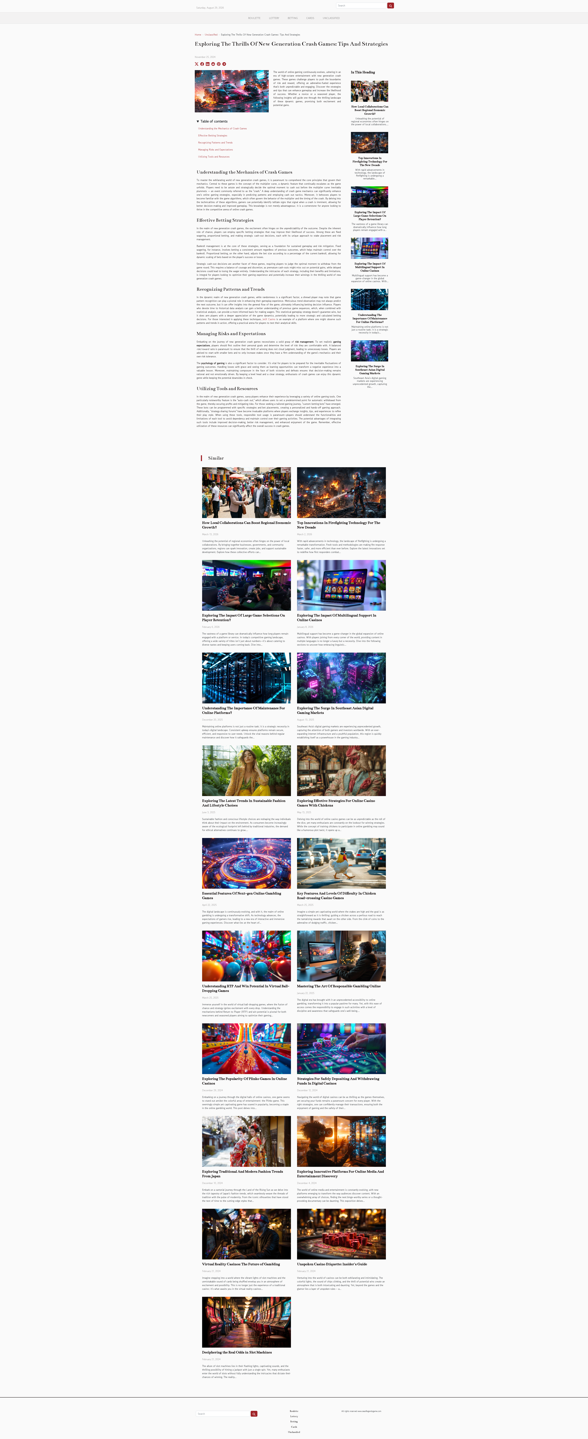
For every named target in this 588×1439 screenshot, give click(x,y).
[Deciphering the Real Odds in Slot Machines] (246, 1322)
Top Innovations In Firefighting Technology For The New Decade (369, 161)
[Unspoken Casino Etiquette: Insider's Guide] (341, 1234)
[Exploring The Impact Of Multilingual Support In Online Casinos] (369, 248)
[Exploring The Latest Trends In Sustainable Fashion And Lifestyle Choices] (246, 770)
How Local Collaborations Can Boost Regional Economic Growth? (369, 110)
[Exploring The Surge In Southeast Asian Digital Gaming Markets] (369, 351)
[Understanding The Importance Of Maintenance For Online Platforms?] (369, 299)
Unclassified (331, 18)
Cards (310, 18)
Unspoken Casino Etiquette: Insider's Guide (332, 1264)
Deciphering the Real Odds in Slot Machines (237, 1352)
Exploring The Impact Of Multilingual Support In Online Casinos (369, 267)
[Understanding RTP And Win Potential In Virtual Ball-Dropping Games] (246, 955)
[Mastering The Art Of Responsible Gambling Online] (341, 955)
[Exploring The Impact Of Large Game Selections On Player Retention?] (369, 197)
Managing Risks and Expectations (215, 149)
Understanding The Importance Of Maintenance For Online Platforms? (369, 318)
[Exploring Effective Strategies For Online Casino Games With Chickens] (341, 770)
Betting (293, 18)
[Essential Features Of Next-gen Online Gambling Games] (246, 863)
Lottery (274, 18)
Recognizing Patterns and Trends (215, 142)
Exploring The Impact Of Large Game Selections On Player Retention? (369, 216)
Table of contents (214, 121)
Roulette (254, 18)
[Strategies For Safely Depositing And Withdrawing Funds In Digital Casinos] (341, 1048)
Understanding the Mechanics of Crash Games (222, 128)
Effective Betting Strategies (212, 135)
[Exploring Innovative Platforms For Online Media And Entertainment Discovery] (341, 1141)
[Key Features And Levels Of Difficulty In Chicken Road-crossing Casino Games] (341, 863)
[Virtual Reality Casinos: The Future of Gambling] (246, 1234)
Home (198, 34)
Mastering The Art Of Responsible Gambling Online (339, 986)
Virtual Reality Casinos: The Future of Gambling (241, 1264)
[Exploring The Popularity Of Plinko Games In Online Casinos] (246, 1048)
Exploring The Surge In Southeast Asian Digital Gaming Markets (370, 370)
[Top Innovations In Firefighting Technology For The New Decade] (369, 142)
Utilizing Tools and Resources (214, 156)
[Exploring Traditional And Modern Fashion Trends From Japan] (246, 1141)
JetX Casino (269, 319)
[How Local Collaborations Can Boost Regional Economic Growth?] (369, 91)
